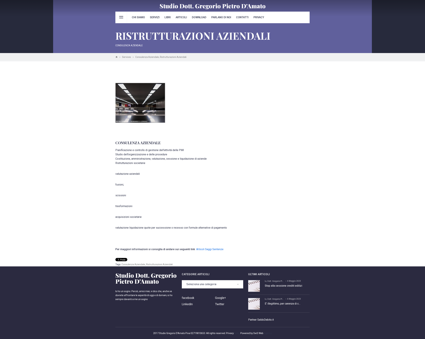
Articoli (181, 17)
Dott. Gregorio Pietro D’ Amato (281, 281)
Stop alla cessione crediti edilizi (283, 285)
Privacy (259, 17)
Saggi (208, 249)
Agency (268, 333)
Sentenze (217, 249)
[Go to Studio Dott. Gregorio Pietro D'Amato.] (116, 57)
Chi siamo (138, 17)
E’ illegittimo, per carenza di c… (282, 303)
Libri (168, 17)
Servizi (155, 17)
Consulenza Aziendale (133, 264)
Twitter (219, 304)
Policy (237, 333)
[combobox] (212, 284)
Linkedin (187, 304)
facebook (188, 298)
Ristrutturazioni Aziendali (159, 264)
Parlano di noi (221, 17)
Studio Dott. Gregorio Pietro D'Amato (213, 6)
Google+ (220, 298)
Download (199, 17)
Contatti (242, 17)
